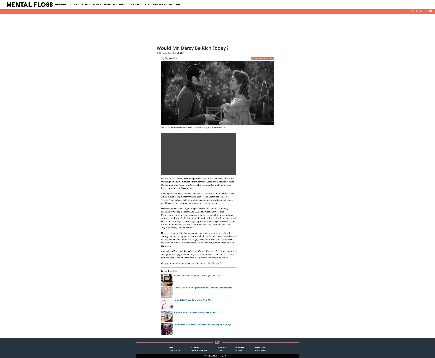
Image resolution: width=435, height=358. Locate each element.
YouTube (223, 128)
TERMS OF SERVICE (175, 350)
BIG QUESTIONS (160, 4)
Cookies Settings (260, 350)
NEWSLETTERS (221, 347)
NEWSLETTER (60, 4)
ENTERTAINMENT (92, 4)
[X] (417, 11)
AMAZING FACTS (75, 4)
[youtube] (430, 11)
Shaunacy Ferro (166, 53)
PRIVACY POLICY (240, 347)
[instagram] (421, 11)
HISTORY (123, 4)
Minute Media (212, 356)
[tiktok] (426, 11)
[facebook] (412, 11)
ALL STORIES (174, 4)
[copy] (175, 58)
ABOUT (171, 347)
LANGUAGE (134, 4)
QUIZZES (146, 4)
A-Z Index (238, 350)
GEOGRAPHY (109, 4)
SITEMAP (220, 350)
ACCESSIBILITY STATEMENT (199, 350)
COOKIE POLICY (260, 347)
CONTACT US (195, 347)
